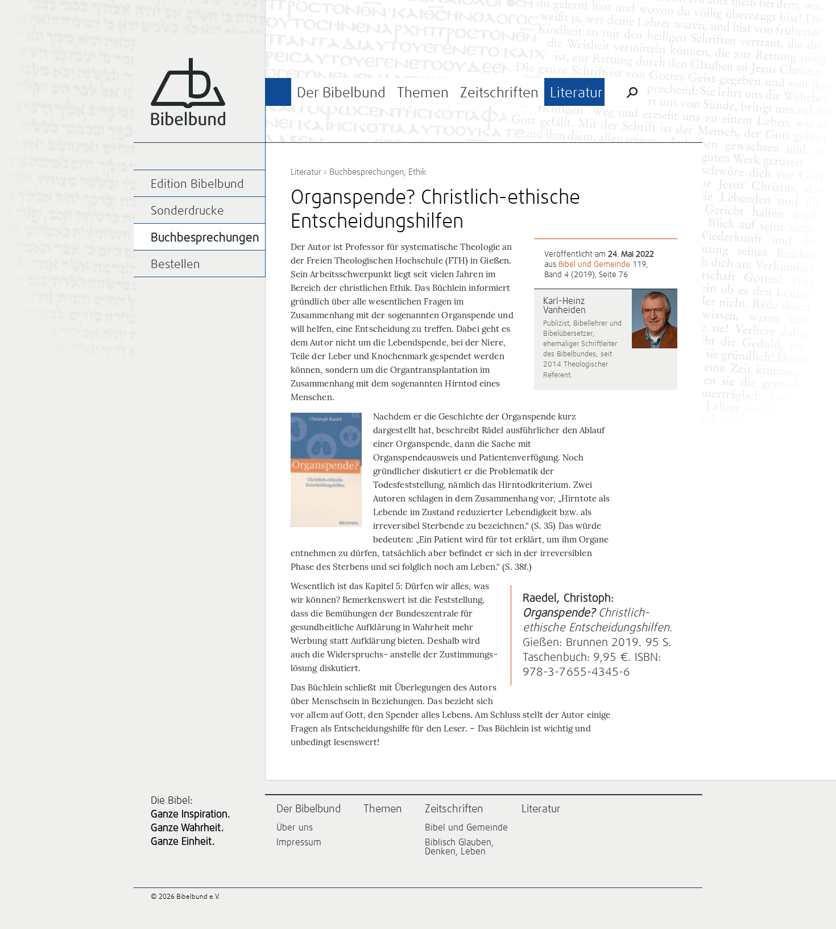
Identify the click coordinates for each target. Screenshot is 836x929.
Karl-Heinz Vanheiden (564, 306)
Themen (423, 93)
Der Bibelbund (341, 93)
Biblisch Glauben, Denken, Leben (459, 847)
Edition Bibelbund (197, 185)
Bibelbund (188, 92)
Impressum (298, 842)
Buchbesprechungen (366, 172)
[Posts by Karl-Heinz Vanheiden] (654, 319)
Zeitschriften (499, 93)
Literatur (576, 93)
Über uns (294, 827)
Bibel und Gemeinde (594, 265)
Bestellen (175, 265)
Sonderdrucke (187, 211)
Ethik (417, 172)
